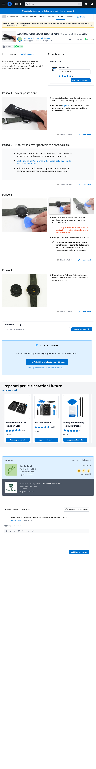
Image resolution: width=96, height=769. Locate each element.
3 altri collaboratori (42, 38)
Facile (20, 46)
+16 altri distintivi (85, 474)
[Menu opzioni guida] (91, 17)
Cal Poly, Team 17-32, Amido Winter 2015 (45, 483)
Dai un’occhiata (21, 26)
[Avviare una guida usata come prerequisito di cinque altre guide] (79, 471)
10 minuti (9, 46)
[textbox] (46, 541)
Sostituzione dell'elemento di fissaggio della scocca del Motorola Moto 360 (44, 162)
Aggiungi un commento (79, 322)
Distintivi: (86, 465)
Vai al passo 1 (28, 54)
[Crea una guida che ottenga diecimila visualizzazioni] (84, 471)
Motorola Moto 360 (37, 17)
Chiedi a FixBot (66, 135)
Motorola (24, 17)
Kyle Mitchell (16, 520)
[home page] (14, 4)
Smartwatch (13, 17)
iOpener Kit (64, 67)
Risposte (70, 17)
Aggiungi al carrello (80, 80)
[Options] (4, 16)
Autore (9, 460)
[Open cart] (86, 4)
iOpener (65, 105)
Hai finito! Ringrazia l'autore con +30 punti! (48, 362)
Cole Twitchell (28, 38)
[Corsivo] (11, 531)
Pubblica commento (79, 552)
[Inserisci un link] (19, 531)
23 (81, 39)
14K (73, 39)
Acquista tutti (9, 390)
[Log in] (92, 4)
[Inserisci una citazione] (23, 531)
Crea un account (66, 11)
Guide (60, 17)
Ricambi (51, 17)
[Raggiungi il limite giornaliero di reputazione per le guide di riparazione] (89, 471)
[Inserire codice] (15, 531)
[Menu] (3, 4)
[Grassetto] (7, 531)
